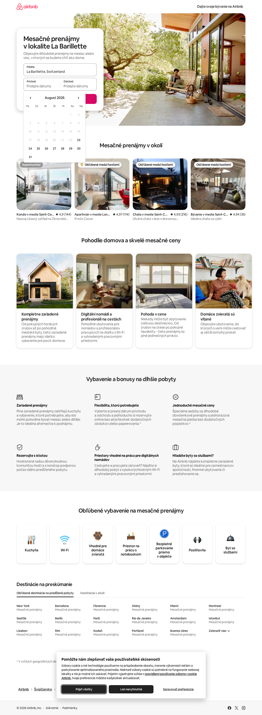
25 (38, 148)
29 (70, 148)
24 (30, 148)
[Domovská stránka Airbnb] (27, 6)
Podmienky (69, 708)
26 (46, 148)
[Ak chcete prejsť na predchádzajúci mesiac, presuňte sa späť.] (30, 98)
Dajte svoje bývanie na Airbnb (220, 6)
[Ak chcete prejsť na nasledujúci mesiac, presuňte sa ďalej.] (78, 98)
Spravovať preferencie (178, 689)
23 (78, 140)
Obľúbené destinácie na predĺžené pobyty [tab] (45, 593)
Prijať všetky (83, 689)
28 (62, 148)
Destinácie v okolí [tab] (92, 593)
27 (54, 148)
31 (30, 157)
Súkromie (52, 708)
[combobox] (60, 71)
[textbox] (42, 86)
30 (79, 148)
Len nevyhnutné (131, 689)
